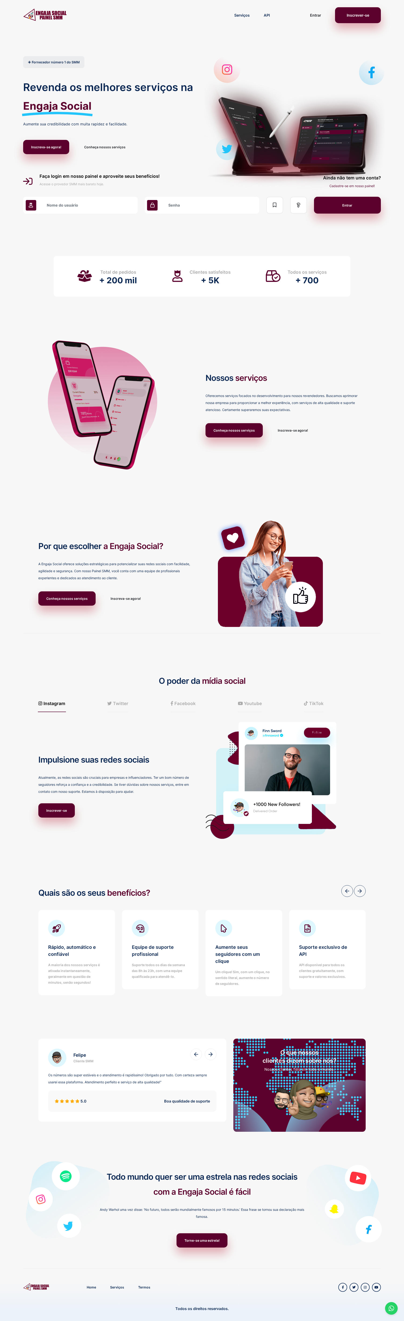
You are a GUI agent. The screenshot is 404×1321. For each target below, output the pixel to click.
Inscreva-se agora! (46, 147)
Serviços (242, 15)
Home (91, 1287)
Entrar (315, 15)
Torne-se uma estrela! (202, 1240)
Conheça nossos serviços (105, 147)
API (267, 15)
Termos (144, 1287)
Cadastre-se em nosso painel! (352, 186)
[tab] (51, 703)
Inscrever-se (358, 15)
